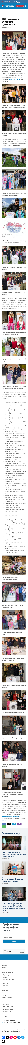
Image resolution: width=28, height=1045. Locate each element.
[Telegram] (14, 824)
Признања (5, 970)
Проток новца (6, 993)
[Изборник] (25, 6)
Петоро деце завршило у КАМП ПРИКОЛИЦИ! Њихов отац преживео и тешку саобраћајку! (14, 854)
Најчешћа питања (7, 1009)
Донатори (5, 990)
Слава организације (8, 979)
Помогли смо (5, 1004)
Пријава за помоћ (7, 1002)
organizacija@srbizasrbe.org (11, 1022)
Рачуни (4, 995)
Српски (6, 1)
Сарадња (4, 977)
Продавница (5, 983)
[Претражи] (25, 1)
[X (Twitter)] (9, 824)
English (13, 1)
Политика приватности (9, 1014)
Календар (5, 985)
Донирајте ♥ (5, 965)
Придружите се (6, 1011)
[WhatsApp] (4, 826)
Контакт (4, 1016)
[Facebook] (4, 824)
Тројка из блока (6, 988)
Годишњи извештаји (8, 997)
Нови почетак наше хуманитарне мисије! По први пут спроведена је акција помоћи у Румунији (12, 879)
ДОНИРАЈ (21, 6)
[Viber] (19, 824)
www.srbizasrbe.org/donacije (10, 816)
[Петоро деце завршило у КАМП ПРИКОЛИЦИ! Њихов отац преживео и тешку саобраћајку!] (14, 843)
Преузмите (5, 820)
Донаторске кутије (7, 972)
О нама (4, 967)
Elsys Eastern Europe (15, 79)
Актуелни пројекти (7, 1007)
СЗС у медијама (6, 975)
